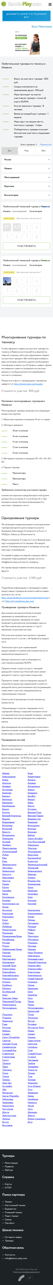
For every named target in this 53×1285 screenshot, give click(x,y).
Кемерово (33, 890)
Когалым (6, 900)
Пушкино (6, 1018)
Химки (31, 1096)
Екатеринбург (34, 858)
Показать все (46, 144)
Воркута (6, 832)
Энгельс (6, 1119)
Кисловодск (8, 897)
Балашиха (32, 793)
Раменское (7, 1021)
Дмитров (32, 848)
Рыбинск (6, 1031)
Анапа (5, 780)
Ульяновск (33, 1083)
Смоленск (32, 1047)
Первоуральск (9, 1004)
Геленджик (7, 838)
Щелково (32, 1112)
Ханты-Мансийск (10, 1096)
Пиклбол (9, 1223)
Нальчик (6, 952)
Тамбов (31, 1063)
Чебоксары (7, 1099)
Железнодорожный (37, 864)
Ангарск (31, 780)
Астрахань (7, 789)
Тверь (5, 1066)
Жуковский (33, 868)
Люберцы (7, 926)
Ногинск (6, 982)
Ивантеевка (8, 877)
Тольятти (32, 1070)
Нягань (31, 985)
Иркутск (6, 881)
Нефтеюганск (9, 959)
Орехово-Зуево (10, 998)
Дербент (6, 845)
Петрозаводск (9, 1008)
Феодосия (7, 1092)
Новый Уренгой (35, 978)
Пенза (31, 1001)
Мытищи (32, 946)
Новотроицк (34, 972)
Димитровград (9, 848)
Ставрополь (8, 1053)
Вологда (32, 828)
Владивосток (34, 819)
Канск (30, 887)
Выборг (31, 835)
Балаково (6, 793)
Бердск (31, 799)
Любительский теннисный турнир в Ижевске (26, 206)
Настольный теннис (15, 1205)
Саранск (32, 1037)
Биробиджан (8, 806)
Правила (9, 1166)
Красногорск (34, 910)
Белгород (7, 799)
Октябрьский (8, 991)
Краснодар (7, 913)
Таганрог (6, 1063)
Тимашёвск (33, 1066)
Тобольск (7, 1070)
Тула (30, 1076)
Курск (5, 920)
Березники (7, 802)
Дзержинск (33, 845)
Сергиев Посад (9, 1044)
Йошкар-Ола (34, 881)
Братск (31, 806)
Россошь (6, 1027)
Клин (30, 897)
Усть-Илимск (34, 1086)
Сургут (5, 1060)
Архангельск (34, 786)
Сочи (30, 1050)
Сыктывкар (33, 1060)
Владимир (33, 822)
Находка (6, 956)
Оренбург (32, 995)
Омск (30, 991)
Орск (30, 998)
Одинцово (33, 988)
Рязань (31, 1031)
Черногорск (8, 1106)
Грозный (6, 842)
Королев (32, 903)
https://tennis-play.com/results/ (28, 384)
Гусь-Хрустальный (36, 842)
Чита (30, 1109)
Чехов (31, 1106)
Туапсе (5, 1076)
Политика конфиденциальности (26, 1272)
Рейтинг (9, 1170)
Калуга (5, 887)
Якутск (5, 1122)
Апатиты (6, 783)
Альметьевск (34, 776)
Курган (31, 916)
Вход (34, 26)
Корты (8, 1184)
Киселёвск (33, 894)
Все (9, 150)
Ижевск (31, 877)
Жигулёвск (7, 868)
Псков (31, 1014)
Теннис (8, 1202)
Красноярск (8, 916)
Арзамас (32, 783)
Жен (43, 150)
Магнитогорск (9, 930)
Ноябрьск (7, 985)
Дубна (5, 855)
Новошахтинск (9, 978)
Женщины (46, 260)
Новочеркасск (35, 975)
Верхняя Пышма (35, 815)
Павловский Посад (11, 1001)
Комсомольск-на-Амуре (10, 905)
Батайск (31, 796)
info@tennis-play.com (16, 1258)
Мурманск (33, 943)
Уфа (4, 1089)
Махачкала (7, 933)
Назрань (32, 949)
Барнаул (6, 796)
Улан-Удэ (6, 1083)
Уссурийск (7, 1086)
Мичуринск (33, 939)
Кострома (7, 910)
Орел (5, 995)
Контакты (10, 1255)
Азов (30, 773)
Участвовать (26, 246)
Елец (4, 861)
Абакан (5, 773)
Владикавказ (8, 822)
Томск (5, 1073)
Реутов (31, 1021)
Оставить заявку (13, 1237)
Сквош (8, 1219)
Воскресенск (8, 835)
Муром (5, 946)
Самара (31, 1034)
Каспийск (6, 890)
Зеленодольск (35, 871)
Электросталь (9, 1115)
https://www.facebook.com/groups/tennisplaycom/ (24, 597)
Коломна (32, 900)
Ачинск (31, 789)
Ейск (4, 858)
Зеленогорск (8, 871)
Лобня (5, 923)
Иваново (32, 874)
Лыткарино (33, 923)
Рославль (32, 1024)
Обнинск (6, 988)
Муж (26, 150)
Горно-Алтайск (35, 838)
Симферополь (9, 1047)
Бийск (30, 802)
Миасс (31, 933)
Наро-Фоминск (35, 952)
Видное (6, 819)
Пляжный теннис (13, 1212)
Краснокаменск (35, 913)
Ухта (30, 1089)
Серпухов (32, 1044)
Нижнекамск (8, 962)
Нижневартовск (35, 959)
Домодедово (34, 851)
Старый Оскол (35, 1053)
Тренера (9, 1240)
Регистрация (45, 26)
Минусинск (33, 936)
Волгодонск (34, 825)
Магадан (32, 926)
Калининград (34, 884)
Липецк (31, 920)
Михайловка (8, 939)
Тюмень (6, 1079)
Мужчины (46, 206)
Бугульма (32, 809)
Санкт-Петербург (11, 1037)
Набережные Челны (12, 949)
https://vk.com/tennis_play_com (19, 601)
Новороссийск (35, 969)
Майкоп (31, 930)
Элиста (31, 1115)
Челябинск (33, 1099)
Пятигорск (33, 1018)
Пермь (31, 1004)
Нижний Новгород (37, 962)
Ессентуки (33, 861)
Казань (5, 884)
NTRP (8, 1187)
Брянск (5, 809)
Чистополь (7, 1109)
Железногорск (9, 864)
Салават (6, 1034)
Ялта (30, 1122)
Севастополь (34, 1040)
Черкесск (32, 1102)
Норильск (32, 982)
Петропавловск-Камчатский (36, 1009)
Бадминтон (10, 1209)
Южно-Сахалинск (36, 1119)
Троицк (31, 1073)
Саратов (6, 1040)
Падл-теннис (12, 1216)
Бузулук (6, 812)
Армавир (6, 786)
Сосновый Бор (9, 1050)
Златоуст (6, 874)
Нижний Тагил (9, 965)
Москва (6, 943)
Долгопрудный (9, 851)
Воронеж (32, 832)
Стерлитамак (8, 1057)
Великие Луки (34, 812)
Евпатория (33, 855)
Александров (8, 776)
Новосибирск (9, 972)
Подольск (7, 1014)
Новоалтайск (34, 965)
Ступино (32, 1057)
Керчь (5, 894)
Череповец (7, 1102)
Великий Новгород (11, 815)
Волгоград (7, 825)
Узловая (32, 1079)
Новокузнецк (8, 969)
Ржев (4, 1024)
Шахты (5, 1112)
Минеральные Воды (12, 936)
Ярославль (7, 1125)
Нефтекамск (34, 956)
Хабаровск (33, 1092)
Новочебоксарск (10, 975)
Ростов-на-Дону (36, 1027)
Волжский (7, 828)
